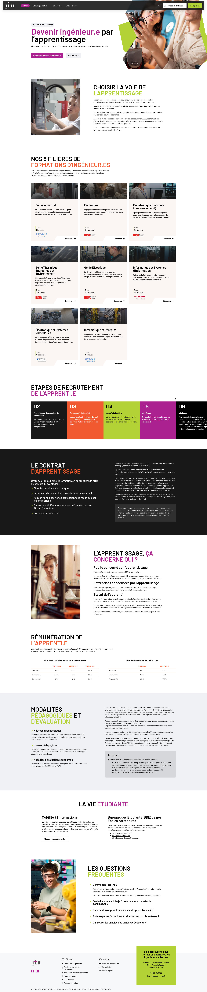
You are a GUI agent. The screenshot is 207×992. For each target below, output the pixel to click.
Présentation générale (73, 963)
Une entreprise (107, 970)
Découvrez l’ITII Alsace (173, 6)
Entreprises (71, 6)
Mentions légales (74, 989)
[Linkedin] (37, 971)
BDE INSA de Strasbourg (122, 833)
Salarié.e (56, 6)
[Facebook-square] (32, 971)
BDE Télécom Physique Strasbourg (125, 838)
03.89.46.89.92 (156, 973)
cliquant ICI (156, 895)
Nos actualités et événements (76, 973)
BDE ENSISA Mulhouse (121, 835)
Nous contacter (70, 976)
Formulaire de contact (156, 976)
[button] (172, 399)
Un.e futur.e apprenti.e (110, 963)
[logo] (9, 5)
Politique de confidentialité (90, 989)
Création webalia (105, 989)
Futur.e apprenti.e (39, 6)
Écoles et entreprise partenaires (72, 968)
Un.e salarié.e (106, 967)
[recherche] (159, 6)
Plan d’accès (69, 979)
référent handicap (41, 175)
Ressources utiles (71, 983)
